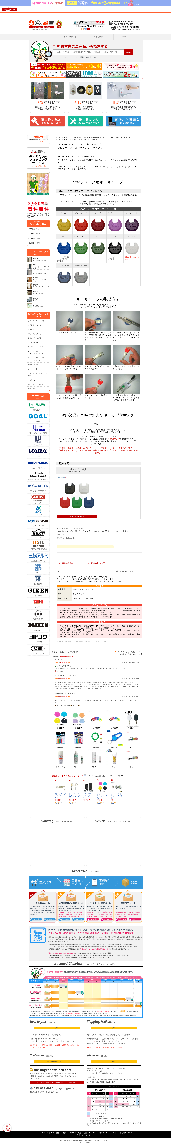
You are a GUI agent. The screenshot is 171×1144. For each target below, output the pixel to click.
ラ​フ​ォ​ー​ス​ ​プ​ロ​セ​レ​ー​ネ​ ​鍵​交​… (116, 796)
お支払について (89, 1133)
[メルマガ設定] (85, 29)
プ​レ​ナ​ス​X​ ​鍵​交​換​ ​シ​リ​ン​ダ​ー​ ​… (74, 796)
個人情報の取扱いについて (57, 1061)
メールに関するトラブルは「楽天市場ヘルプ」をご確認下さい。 (57, 1083)
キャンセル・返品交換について (121, 1133)
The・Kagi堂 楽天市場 (45, 24)
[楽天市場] (88, 29)
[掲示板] (82, 29)
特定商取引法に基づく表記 (71, 1133)
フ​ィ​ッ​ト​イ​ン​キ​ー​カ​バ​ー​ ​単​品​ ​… (102, 796)
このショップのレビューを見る (131, 654)
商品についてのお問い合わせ (86, 571)
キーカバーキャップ (91, 139)
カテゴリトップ (57, 137)
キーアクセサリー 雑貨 (73, 139)
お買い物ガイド (70, 37)
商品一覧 (80, 1135)
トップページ (43, 37)
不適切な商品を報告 (126, 571)
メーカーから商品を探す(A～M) (76, 137)
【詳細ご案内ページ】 (92, 628)
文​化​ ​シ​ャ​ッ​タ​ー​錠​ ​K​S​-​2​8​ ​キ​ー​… (60, 796)
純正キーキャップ (123, 137)
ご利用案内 (55, 1133)
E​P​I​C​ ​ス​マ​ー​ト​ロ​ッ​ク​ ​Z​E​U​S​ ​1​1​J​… (88, 796)
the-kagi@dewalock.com (52, 1070)
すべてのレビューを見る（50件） (130, 652)
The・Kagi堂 (86, 1143)
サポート (126, 37)
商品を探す (98, 37)
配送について (102, 1133)
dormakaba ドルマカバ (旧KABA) (103, 137)
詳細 (57, 1028)
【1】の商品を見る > (77, 516)
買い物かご (90, 1135)
